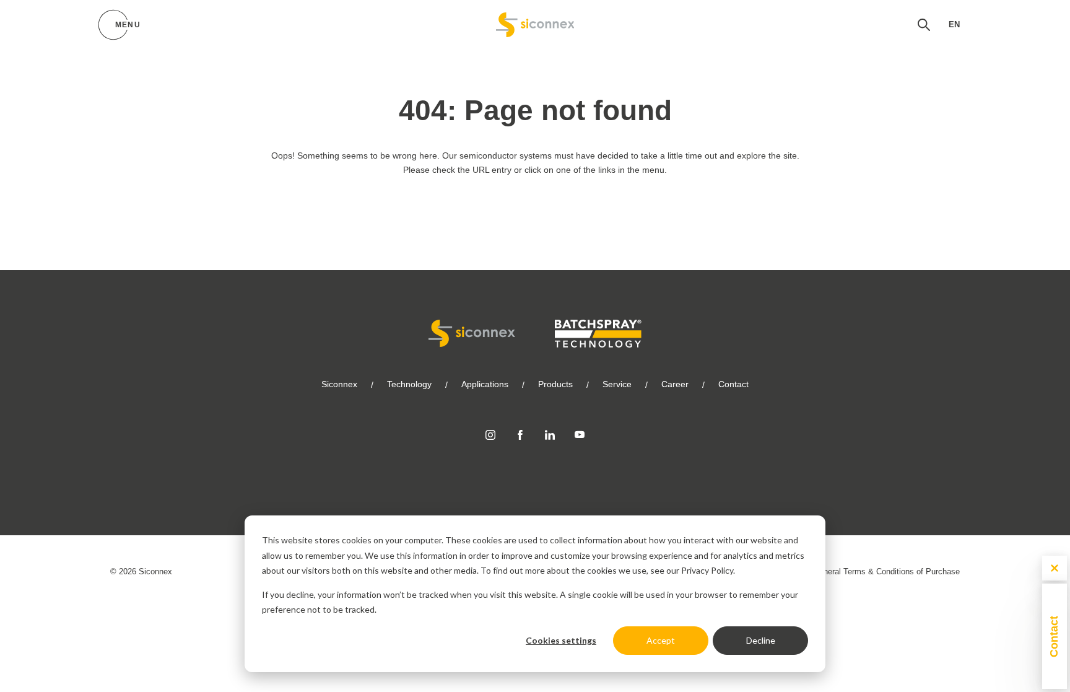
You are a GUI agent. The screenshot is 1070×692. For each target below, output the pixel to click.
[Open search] (924, 25)
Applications (484, 384)
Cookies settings (561, 640)
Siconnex (339, 384)
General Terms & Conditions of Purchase (886, 571)
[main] (535, 135)
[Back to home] (535, 24)
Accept (660, 640)
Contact (733, 384)
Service (617, 384)
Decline (760, 640)
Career (675, 384)
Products (555, 384)
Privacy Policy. (708, 570)
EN (954, 24)
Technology (409, 384)
